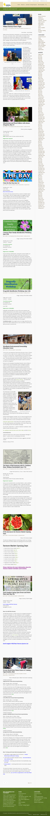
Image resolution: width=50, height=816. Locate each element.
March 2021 (40, 147)
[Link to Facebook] (46, 813)
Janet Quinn (27, 184)
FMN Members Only (43, 0)
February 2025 (41, 80)
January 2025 (40, 81)
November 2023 (41, 101)
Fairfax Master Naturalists (12, 813)
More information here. (8, 191)
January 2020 (40, 166)
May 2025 (40, 75)
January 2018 (40, 201)
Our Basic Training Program (24, 805)
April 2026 (40, 60)
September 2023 (41, 104)
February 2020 (41, 165)
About (39, 29)
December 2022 (41, 117)
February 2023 (41, 114)
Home (39, 26)
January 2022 (40, 132)
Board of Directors (42, 16)
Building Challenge (19, 379)
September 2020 (41, 155)
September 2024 (41, 87)
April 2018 (40, 196)
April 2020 (40, 162)
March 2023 (40, 112)
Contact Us (29, 0)
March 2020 (40, 164)
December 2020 (41, 151)
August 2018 (40, 191)
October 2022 (41, 119)
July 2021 (40, 141)
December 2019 (41, 168)
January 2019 (40, 184)
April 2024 (40, 94)
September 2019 (41, 172)
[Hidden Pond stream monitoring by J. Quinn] (17, 663)
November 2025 (41, 67)
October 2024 (41, 85)
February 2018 (41, 199)
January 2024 (40, 98)
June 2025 (40, 74)
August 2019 (40, 174)
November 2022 (41, 118)
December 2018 (41, 185)
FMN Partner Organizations (24, 799)
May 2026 (40, 58)
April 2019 (40, 179)
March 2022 (40, 129)
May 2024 (40, 92)
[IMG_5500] (17, 19)
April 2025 (40, 77)
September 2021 (41, 138)
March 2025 (40, 78)
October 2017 (41, 205)
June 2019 (40, 176)
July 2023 (40, 107)
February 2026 (41, 62)
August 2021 (40, 139)
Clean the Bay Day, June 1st (11, 183)
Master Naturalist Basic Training (40, 797)
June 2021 (40, 142)
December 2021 (41, 134)
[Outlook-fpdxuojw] (17, 176)
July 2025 (40, 72)
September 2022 (41, 121)
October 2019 (41, 171)
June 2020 (40, 159)
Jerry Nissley (5, 29)
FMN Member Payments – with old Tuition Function (42, 21)
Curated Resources (42, 36)
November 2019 (41, 169)
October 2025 (41, 68)
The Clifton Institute (7, 244)
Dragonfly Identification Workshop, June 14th (16, 291)
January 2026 (40, 64)
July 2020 (40, 158)
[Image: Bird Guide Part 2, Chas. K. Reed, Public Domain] (17, 456)
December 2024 (41, 82)
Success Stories (26, 28)
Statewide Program (35, 0)
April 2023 (40, 111)
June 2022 (40, 125)
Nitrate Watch (7, 764)
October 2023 (41, 102)
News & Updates (41, 27)
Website (29, 430)
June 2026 (40, 57)
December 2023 (41, 100)
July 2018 (40, 192)
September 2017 (41, 206)
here (13, 694)
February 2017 (41, 208)
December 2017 (41, 202)
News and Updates (20, 28)
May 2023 (40, 109)
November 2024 (41, 84)
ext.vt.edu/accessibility (9, 806)
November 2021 (41, 135)
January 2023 (40, 115)
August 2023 (40, 105)
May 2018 (40, 195)
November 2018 (41, 186)
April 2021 (40, 145)
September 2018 (41, 189)
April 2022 (40, 128)
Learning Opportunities (13, 28)
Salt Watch (6, 760)
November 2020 (41, 152)
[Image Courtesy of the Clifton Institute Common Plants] (17, 225)
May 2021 (40, 144)
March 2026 (40, 61)
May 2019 (40, 178)
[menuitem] (18, 4)
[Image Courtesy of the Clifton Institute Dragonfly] (17, 284)
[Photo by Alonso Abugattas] (17, 114)
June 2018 (40, 194)
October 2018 (41, 188)
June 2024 (40, 91)
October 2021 (41, 137)
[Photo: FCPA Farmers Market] (17, 522)
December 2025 (41, 65)
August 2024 (40, 88)
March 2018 (40, 198)
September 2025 (41, 70)
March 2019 (40, 181)
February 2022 (41, 131)
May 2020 (40, 161)
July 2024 (40, 90)
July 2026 (40, 55)
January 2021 (40, 149)
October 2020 (41, 154)
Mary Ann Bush (27, 126)
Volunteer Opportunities (19, 184)
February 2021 (41, 148)
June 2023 (40, 108)
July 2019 (40, 175)
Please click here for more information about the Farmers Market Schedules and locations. (17, 567)
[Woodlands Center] (17, 339)
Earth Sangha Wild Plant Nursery (10, 604)
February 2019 (41, 182)
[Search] (46, 4)
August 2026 (40, 54)
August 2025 (40, 71)
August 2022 (40, 122)
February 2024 (41, 97)
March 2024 (40, 95)
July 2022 (40, 124)
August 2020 (40, 156)
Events (10, 535)
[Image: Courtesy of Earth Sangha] (17, 583)
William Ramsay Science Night (12, 26)
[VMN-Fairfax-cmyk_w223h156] (7, 4)
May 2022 (40, 127)
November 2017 (41, 203)
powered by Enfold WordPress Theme (22, 813)
